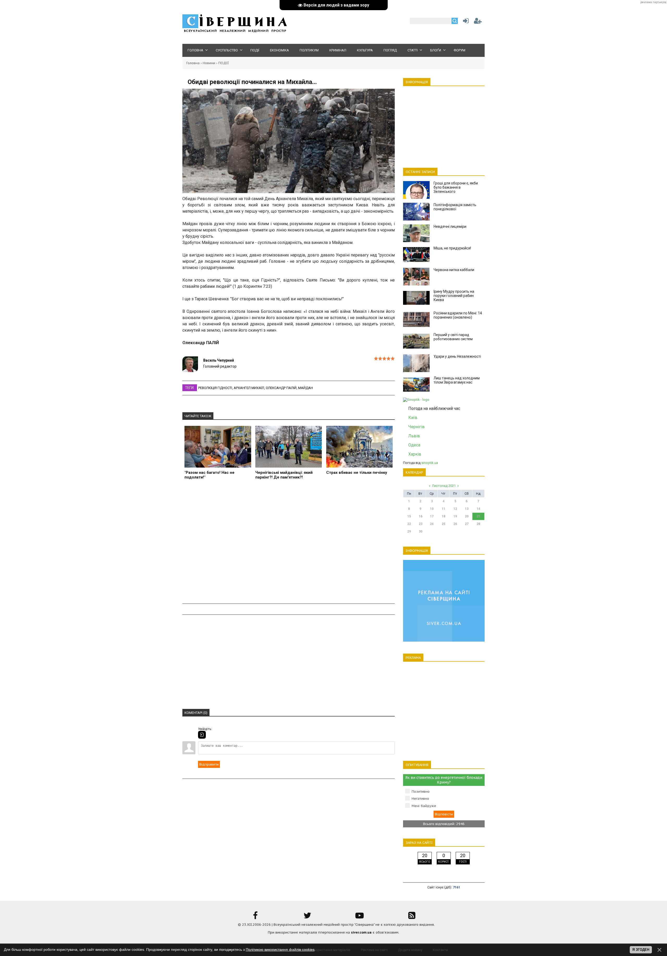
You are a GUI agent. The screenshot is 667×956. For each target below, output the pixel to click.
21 (478, 516)
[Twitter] (307, 917)
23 (420, 524)
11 (443, 509)
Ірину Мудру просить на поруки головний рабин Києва (454, 295)
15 (409, 516)
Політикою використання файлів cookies (280, 949)
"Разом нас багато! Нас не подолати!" (209, 475)
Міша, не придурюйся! (452, 248)
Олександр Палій (281, 388)
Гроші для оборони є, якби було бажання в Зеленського (456, 187)
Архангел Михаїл (249, 388)
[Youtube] (359, 917)
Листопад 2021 (444, 486)
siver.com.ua (361, 932)
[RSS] (411, 917)
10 (432, 509)
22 (409, 524)
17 (432, 516)
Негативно (420, 798)
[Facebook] (255, 917)
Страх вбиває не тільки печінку (356, 472)
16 (420, 516)
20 (466, 516)
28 (478, 524)
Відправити (209, 764)
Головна (193, 63)
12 (455, 509)
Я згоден (640, 950)
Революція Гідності (215, 388)
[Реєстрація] (478, 22)
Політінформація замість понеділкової (455, 207)
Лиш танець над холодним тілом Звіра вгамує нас (457, 380)
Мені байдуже (424, 806)
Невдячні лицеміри (450, 226)
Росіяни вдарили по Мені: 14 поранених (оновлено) (458, 315)
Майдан (305, 388)
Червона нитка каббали (454, 270)
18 (443, 516)
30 (420, 531)
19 (455, 516)
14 (478, 509)
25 (443, 524)
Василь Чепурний (218, 360)
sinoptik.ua (429, 463)
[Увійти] (465, 22)
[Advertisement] (288, 544)
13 (466, 509)
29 (409, 531)
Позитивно (421, 791)
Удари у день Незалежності (457, 356)
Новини (209, 63)
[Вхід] (202, 735)
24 (432, 524)
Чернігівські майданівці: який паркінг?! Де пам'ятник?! (284, 475)
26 (455, 524)
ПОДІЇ (223, 63)
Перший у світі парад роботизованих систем (453, 337)
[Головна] (234, 31)
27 (466, 524)
